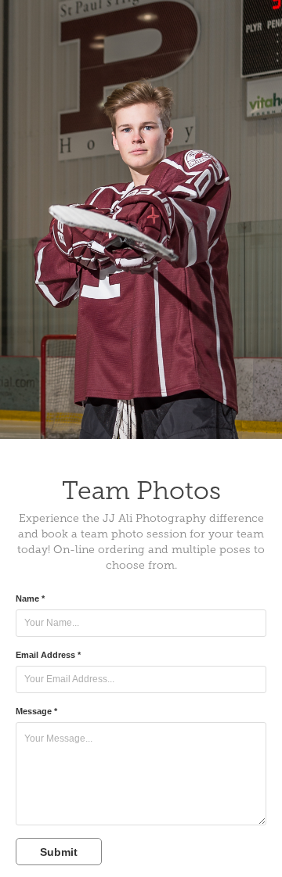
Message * (36, 711)
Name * (30, 598)
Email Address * (48, 655)
